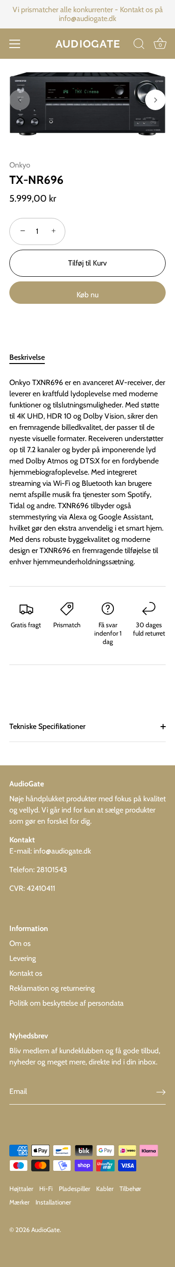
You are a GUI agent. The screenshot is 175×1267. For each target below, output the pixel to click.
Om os (20, 943)
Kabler (104, 1188)
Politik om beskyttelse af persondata (66, 1003)
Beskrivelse (27, 357)
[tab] (31, 357)
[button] (19, 100)
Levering (22, 958)
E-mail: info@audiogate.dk (50, 851)
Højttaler (21, 1188)
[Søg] (139, 45)
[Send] (161, 1092)
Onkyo (19, 165)
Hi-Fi (46, 1188)
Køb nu (87, 294)
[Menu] (15, 44)
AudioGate (45, 1229)
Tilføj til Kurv (87, 263)
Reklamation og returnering (52, 988)
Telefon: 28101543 (38, 869)
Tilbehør (130, 1188)
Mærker (19, 1202)
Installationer (53, 1202)
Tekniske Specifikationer (47, 726)
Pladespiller (74, 1188)
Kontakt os (25, 973)
